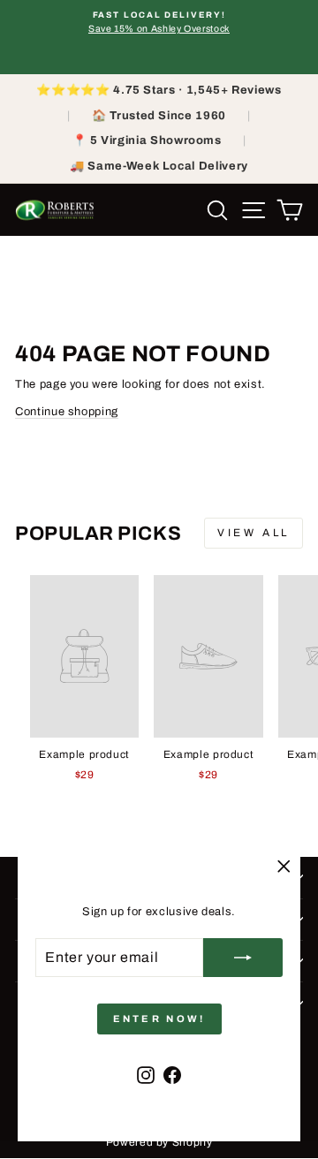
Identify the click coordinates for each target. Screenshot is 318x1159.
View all (253, 532)
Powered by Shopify (159, 1142)
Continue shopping (66, 411)
